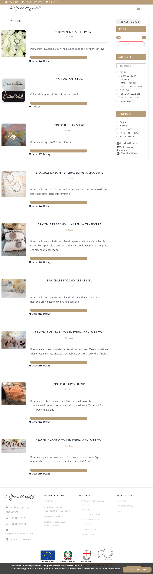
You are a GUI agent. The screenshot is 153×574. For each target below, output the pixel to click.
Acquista (36, 60)
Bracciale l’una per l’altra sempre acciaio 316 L (69, 172)
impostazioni (114, 568)
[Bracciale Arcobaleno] (13, 393)
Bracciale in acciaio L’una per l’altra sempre (69, 224)
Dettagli (47, 60)
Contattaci (135, 569)
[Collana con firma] (13, 90)
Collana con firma (69, 79)
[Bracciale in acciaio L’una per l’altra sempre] (13, 239)
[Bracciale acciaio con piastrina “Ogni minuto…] (13, 446)
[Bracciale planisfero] (13, 134)
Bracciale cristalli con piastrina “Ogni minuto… (69, 332)
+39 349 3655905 (18, 524)
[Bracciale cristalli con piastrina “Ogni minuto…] (13, 340)
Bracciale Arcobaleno (69, 384)
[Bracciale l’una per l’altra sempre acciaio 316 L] (13, 184)
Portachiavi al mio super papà (69, 32)
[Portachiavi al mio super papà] (13, 43)
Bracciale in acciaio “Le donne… (69, 280)
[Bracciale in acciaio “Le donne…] (13, 288)
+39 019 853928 (18, 518)
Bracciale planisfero (69, 125)
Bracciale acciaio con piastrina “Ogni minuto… (69, 440)
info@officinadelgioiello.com (18, 533)
